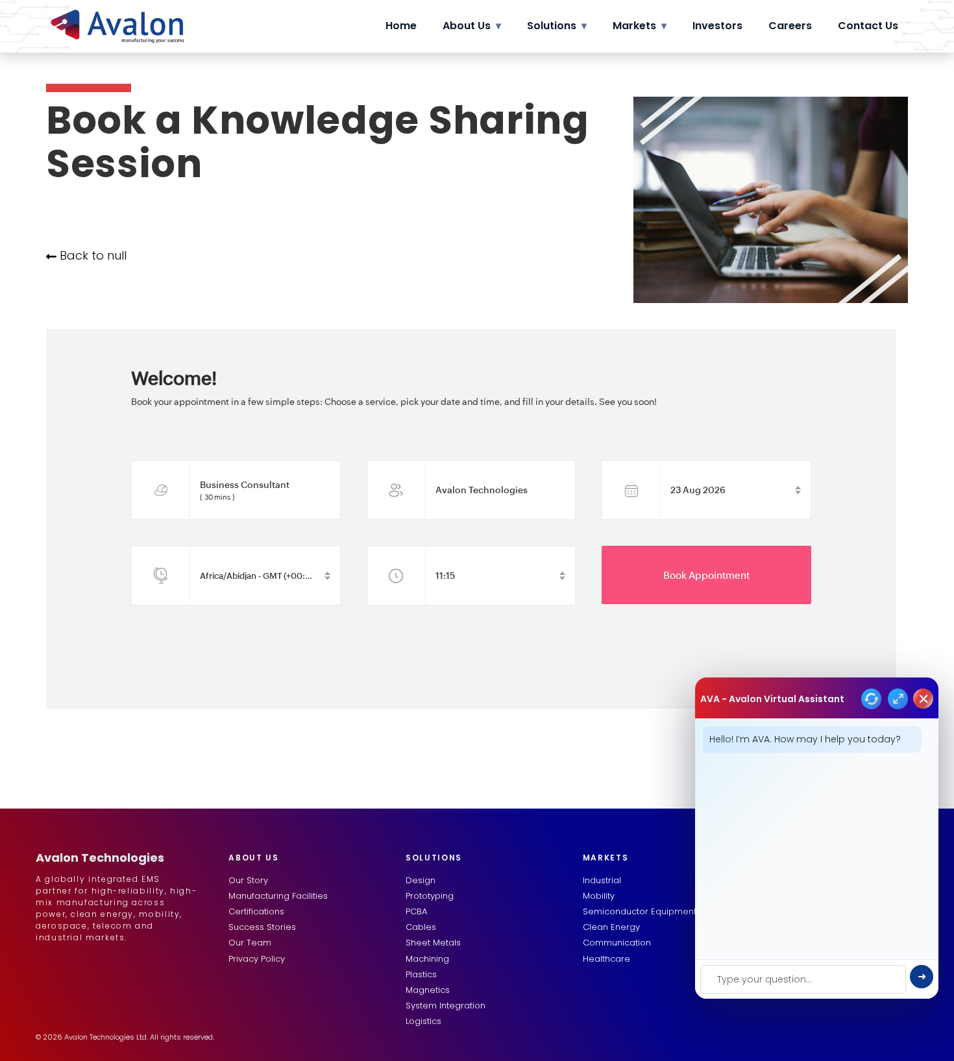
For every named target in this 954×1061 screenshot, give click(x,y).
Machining (427, 959)
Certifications (256, 911)
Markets (640, 25)
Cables (421, 927)
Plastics (421, 974)
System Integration (445, 1005)
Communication (617, 942)
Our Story (248, 880)
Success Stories (262, 927)
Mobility (599, 896)
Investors (717, 25)
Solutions (557, 25)
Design (420, 880)
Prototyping (430, 896)
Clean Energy (611, 927)
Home (401, 25)
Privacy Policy (256, 959)
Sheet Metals (433, 942)
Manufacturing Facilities (278, 896)
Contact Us (868, 25)
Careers (790, 25)
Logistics (423, 1021)
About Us (472, 25)
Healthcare (606, 959)
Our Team (249, 942)
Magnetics (428, 990)
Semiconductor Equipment (639, 911)
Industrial (602, 880)
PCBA (416, 911)
